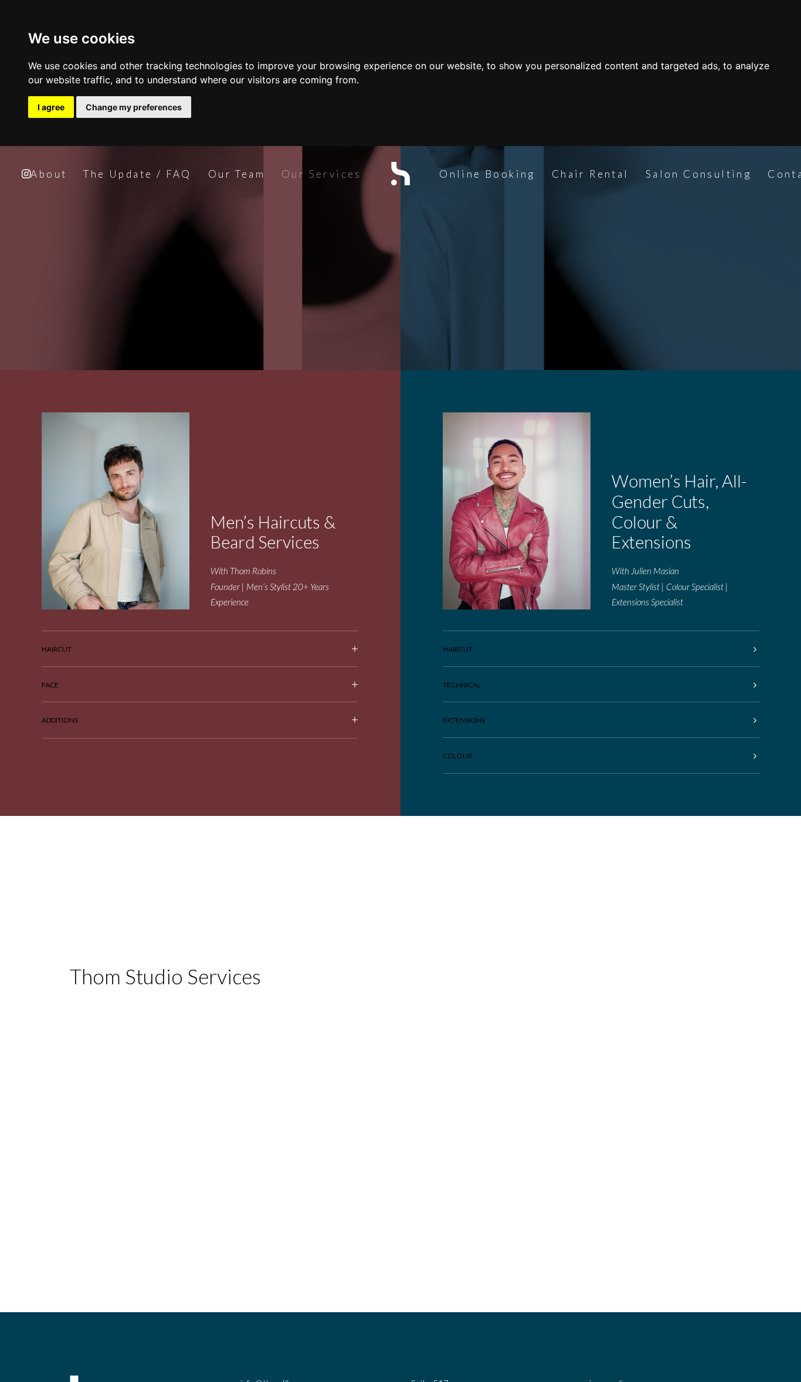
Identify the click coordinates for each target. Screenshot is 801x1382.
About (48, 174)
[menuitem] (48, 173)
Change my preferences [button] (134, 107)
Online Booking (487, 174)
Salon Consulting (698, 174)
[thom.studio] (400, 173)
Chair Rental (590, 174)
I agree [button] (51, 107)
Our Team (236, 174)
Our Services (321, 174)
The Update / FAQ (137, 174)
